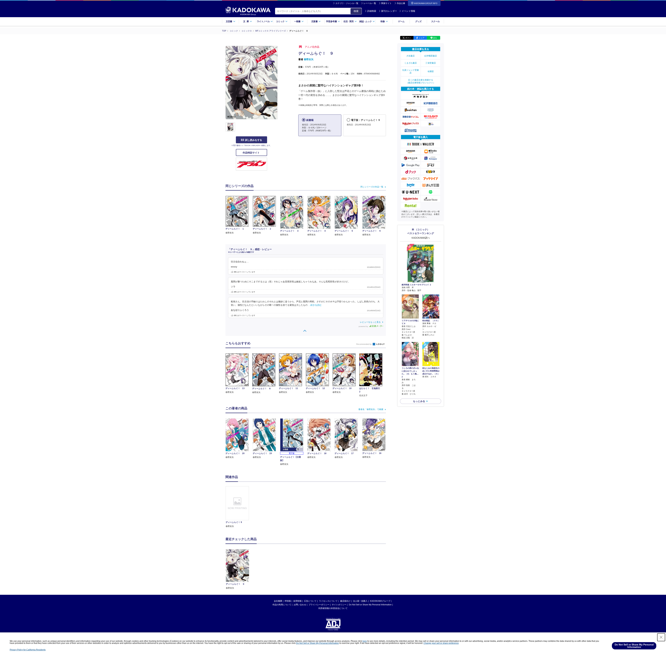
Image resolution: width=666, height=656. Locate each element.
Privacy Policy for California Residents (28, 650)
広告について (310, 601)
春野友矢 (309, 59)
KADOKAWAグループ (380, 601)
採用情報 (297, 601)
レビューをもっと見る (370, 322)
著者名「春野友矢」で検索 (370, 409)
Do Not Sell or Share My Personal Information (370, 605)
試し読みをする (253, 140)
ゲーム (401, 21)
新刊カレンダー (389, 11)
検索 (356, 11)
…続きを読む (315, 305)
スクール (435, 21)
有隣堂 (431, 71)
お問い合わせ (300, 604)
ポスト (408, 38)
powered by (364, 326)
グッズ (418, 21)
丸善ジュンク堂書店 (410, 71)
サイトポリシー (339, 604)
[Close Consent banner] (661, 637)
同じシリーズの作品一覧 (371, 187)
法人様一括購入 (360, 601)
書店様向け (345, 601)
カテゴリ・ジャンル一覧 (346, 3)
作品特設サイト (251, 152)
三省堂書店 (430, 63)
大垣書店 (410, 56)
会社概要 (278, 601)
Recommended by (364, 344)
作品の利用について (281, 604)
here (364, 641)
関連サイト (386, 3)
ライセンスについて (328, 601)
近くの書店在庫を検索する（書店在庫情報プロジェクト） (420, 81)
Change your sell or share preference (441, 643)
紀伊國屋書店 (430, 56)
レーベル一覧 (370, 3)
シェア (421, 38)
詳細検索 (371, 11)
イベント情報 (408, 11)
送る (435, 38)
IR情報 (288, 601)
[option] (239, 507)
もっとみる (419, 401)
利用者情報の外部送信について (333, 608)
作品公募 (401, 3)
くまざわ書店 (410, 63)
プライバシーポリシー (319, 604)
